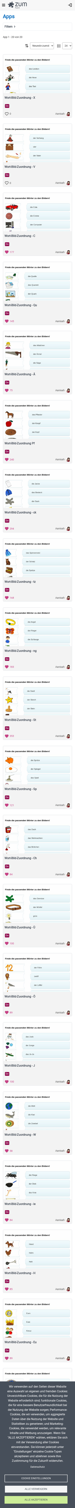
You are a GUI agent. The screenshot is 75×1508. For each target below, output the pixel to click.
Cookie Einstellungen (36, 1478)
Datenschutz (37, 1466)
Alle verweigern (36, 1489)
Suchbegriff (11, 31)
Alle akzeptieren (36, 1499)
